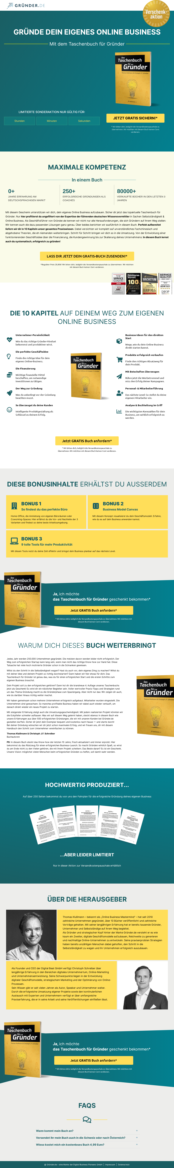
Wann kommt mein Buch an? (54, 1130)
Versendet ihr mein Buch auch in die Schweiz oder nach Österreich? (80, 1137)
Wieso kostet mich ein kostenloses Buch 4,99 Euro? (70, 1144)
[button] (87, 1130)
